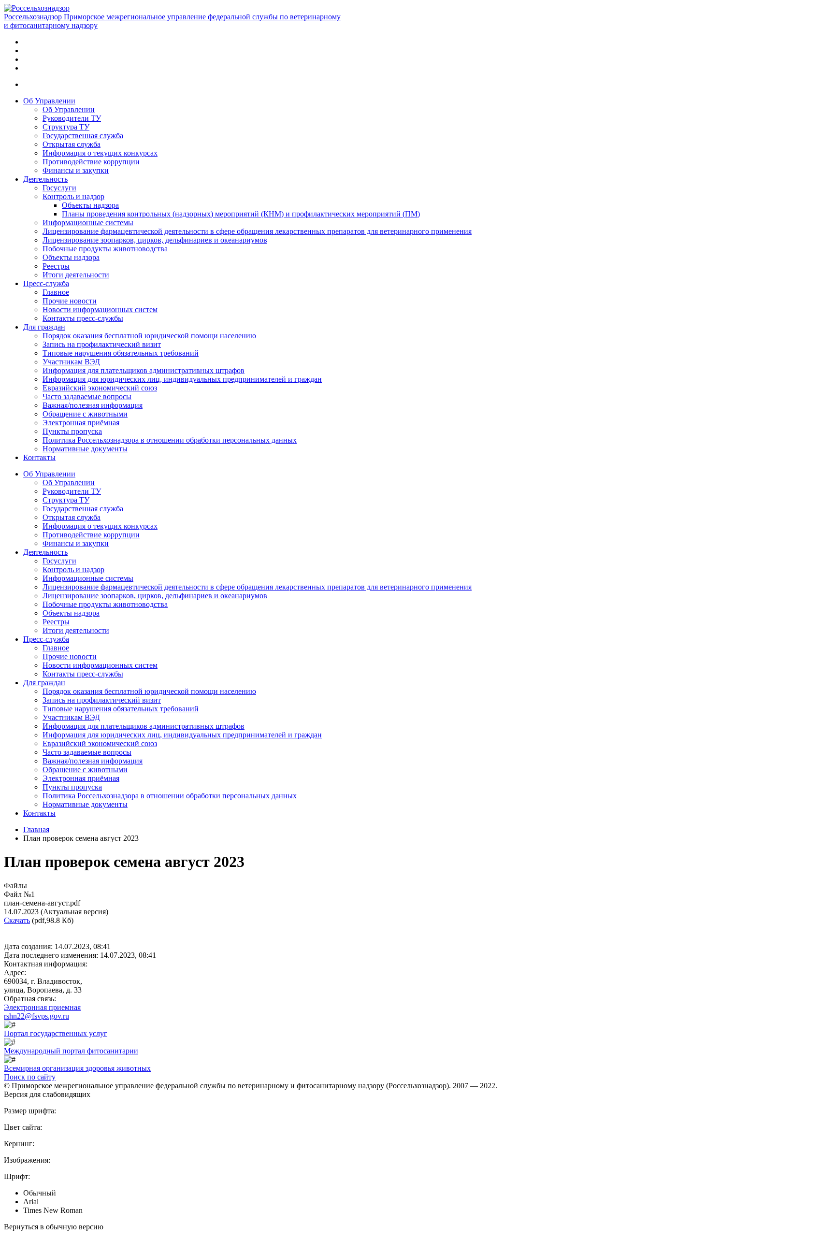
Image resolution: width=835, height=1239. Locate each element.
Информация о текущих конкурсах (100, 153)
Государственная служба (83, 135)
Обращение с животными (85, 414)
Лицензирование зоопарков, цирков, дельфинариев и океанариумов (155, 240)
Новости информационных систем (100, 309)
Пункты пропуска (72, 431)
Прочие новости (70, 301)
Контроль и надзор (73, 196)
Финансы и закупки (76, 170)
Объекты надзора (90, 205)
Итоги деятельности (76, 275)
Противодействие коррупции (91, 162)
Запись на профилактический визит (102, 344)
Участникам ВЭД (71, 362)
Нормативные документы (85, 449)
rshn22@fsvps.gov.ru (36, 1016)
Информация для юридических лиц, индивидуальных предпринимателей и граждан (182, 379)
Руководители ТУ (72, 118)
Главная (36, 829)
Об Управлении (49, 101)
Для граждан (44, 327)
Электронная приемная (42, 1007)
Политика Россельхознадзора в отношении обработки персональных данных (170, 440)
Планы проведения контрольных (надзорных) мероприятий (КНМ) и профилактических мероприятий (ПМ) (241, 214)
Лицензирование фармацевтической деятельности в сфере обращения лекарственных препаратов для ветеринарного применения (257, 231)
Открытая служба (72, 144)
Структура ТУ (66, 127)
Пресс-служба (46, 283)
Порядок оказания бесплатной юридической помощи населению (149, 335)
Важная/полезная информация (93, 405)
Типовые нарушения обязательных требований (121, 353)
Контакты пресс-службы (83, 318)
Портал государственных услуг (55, 1033)
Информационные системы (88, 222)
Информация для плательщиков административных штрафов (144, 370)
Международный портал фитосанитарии (71, 1051)
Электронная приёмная (81, 422)
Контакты (39, 457)
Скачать (17, 920)
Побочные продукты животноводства (105, 249)
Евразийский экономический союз (100, 388)
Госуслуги (59, 188)
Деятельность (45, 179)
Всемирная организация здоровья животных (77, 1068)
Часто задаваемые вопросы (87, 396)
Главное (56, 292)
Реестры (56, 266)
